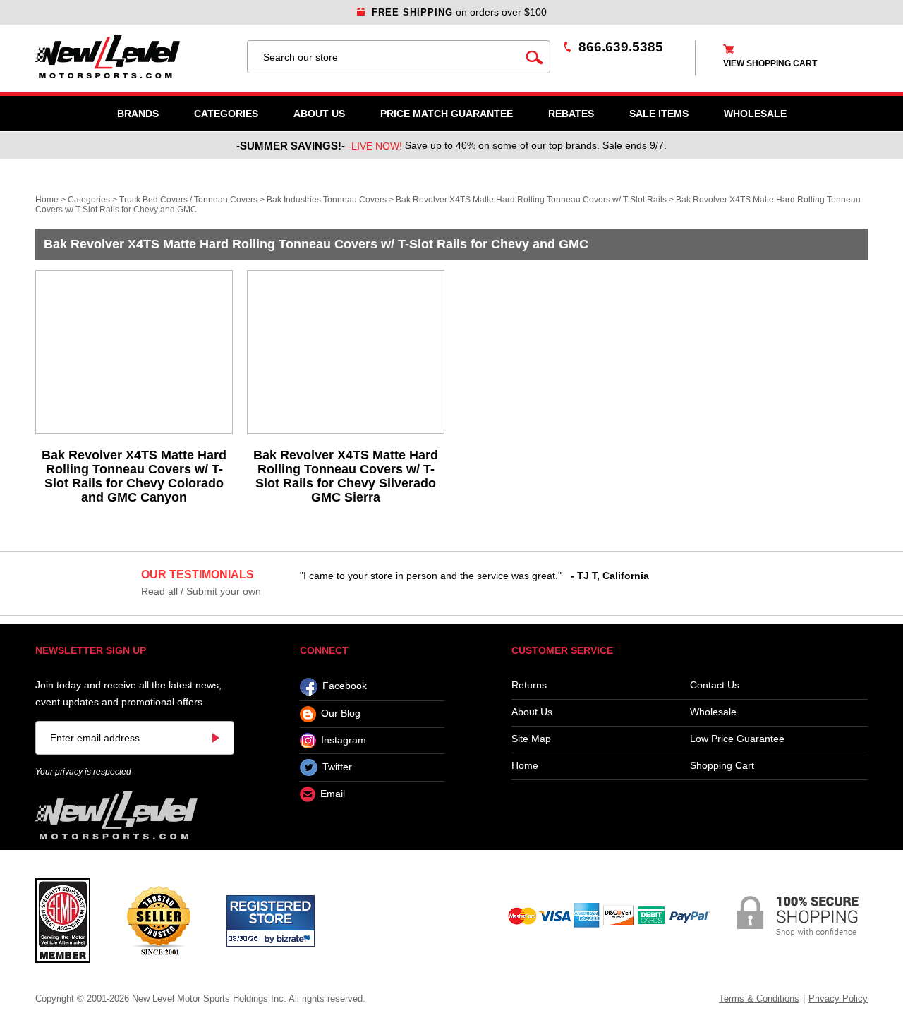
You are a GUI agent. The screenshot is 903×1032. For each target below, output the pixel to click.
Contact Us (714, 685)
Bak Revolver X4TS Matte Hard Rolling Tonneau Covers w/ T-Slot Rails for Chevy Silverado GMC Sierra (345, 476)
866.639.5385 (620, 47)
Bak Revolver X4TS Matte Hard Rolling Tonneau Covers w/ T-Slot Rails (531, 200)
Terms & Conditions (759, 998)
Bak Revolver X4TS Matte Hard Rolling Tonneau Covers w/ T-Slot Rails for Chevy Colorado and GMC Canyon (134, 476)
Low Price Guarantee (737, 739)
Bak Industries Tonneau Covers (327, 200)
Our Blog (340, 714)
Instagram (343, 740)
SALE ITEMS (659, 113)
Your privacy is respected (83, 772)
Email (332, 794)
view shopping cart (770, 63)
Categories (226, 113)
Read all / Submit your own (201, 591)
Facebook (344, 686)
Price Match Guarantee (446, 113)
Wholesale (713, 712)
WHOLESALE (755, 113)
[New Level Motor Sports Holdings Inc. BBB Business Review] (158, 919)
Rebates (571, 113)
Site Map (531, 739)
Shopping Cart (722, 765)
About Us (319, 113)
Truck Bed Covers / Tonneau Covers (188, 200)
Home (47, 200)
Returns (529, 685)
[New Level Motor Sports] (134, 56)
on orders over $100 (459, 12)
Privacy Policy (838, 998)
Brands (138, 113)
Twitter (337, 766)
